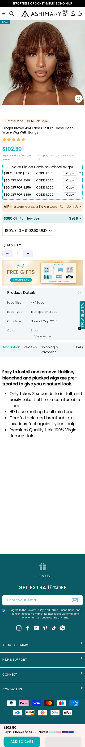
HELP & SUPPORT (14, 660)
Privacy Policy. (35, 610)
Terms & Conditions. (63, 610)
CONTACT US (12, 689)
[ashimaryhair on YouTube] (36, 628)
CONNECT (9, 675)
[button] (14, 140)
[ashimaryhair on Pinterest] (45, 628)
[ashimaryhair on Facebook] (27, 628)
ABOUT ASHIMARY (15, 645)
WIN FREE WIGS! (82, 315)
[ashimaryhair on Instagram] (18, 628)
